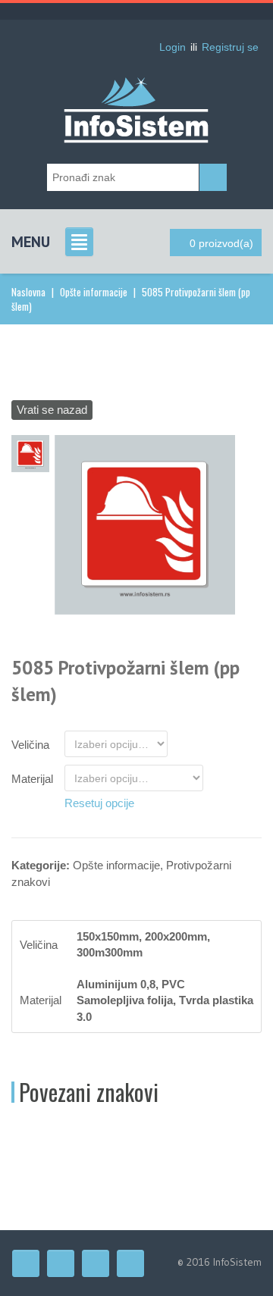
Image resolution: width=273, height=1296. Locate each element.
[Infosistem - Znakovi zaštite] (136, 87)
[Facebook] (25, 1263)
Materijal (32, 778)
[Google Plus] (130, 1263)
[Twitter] (60, 1263)
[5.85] (145, 523)
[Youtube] (95, 1263)
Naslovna (28, 291)
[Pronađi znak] (213, 177)
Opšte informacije (93, 291)
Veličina (30, 744)
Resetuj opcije (99, 803)
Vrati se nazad (52, 409)
